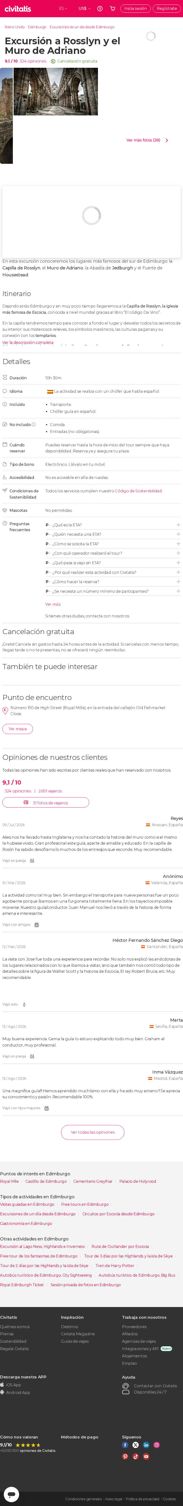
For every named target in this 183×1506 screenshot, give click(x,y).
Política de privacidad (142, 1499)
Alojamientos (134, 1356)
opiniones (36, 61)
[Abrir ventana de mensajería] (11, 1494)
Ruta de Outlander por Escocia (121, 1246)
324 (23, 61)
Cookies (169, 1499)
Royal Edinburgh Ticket (22, 1285)
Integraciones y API (140, 1349)
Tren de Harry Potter (115, 1265)
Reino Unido (15, 27)
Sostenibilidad (13, 1341)
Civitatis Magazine (78, 1334)
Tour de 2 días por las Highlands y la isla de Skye (44, 1265)
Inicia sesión (135, 8)
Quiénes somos (15, 1326)
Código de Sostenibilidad (138, 491)
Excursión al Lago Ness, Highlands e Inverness (43, 1246)
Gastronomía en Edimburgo (26, 1223)
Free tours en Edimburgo (85, 1204)
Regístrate (167, 8)
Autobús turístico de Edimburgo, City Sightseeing (46, 1275)
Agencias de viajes (139, 1341)
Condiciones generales (83, 1499)
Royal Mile (10, 1181)
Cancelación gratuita (77, 61)
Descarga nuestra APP (23, 1376)
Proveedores (134, 1326)
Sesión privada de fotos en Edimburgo (86, 1285)
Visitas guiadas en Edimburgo (27, 1204)
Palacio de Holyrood (137, 1181)
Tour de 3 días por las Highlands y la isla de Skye (128, 1256)
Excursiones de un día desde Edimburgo (82, 27)
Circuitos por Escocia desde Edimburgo (119, 1214)
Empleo (129, 1363)
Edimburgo (37, 27)
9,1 (11, 61)
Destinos (69, 1326)
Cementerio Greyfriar (93, 1181)
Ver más (53, 604)
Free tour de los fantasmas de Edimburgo (39, 1256)
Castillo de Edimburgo (46, 1181)
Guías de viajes (74, 1341)
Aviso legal (113, 1499)
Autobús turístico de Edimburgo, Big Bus (137, 1275)
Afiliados (129, 1334)
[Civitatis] (18, 8)
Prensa (7, 1334)
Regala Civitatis (14, 1349)
